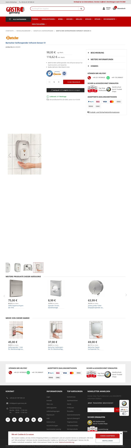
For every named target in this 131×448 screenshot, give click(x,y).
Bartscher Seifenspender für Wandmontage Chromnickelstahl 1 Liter (55, 350)
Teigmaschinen (72, 422)
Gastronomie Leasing (54, 429)
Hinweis (94, 66)
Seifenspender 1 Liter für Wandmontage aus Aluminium (16, 349)
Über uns (50, 404)
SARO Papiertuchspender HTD (16, 306)
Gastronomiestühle (73, 415)
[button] (7, 267)
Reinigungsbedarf (23, 31)
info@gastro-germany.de (18, 403)
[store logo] (16, 10)
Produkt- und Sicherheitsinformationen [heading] (104, 112)
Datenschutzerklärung (66, 442)
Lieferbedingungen (53, 411)
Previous (4, 296)
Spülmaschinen (72, 400)
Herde (69, 404)
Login (48, 397)
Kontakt (49, 400)
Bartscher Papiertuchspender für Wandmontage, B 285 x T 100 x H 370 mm (96, 350)
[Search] (81, 8)
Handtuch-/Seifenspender (43, 31)
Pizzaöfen (70, 411)
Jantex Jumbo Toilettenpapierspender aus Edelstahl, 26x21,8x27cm (95, 308)
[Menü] (127, 401)
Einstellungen (107, 441)
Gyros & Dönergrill (73, 418)
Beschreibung (97, 52)
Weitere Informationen (102, 59)
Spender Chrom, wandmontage (53, 306)
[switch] (124, 413)
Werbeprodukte (72, 429)
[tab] (106, 52)
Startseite (10, 31)
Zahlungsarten (52, 408)
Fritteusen (70, 408)
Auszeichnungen (52, 426)
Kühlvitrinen (71, 397)
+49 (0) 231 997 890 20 (17, 398)
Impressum (50, 415)
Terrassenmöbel (72, 426)
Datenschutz (51, 422)
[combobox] (54, 8)
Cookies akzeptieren (107, 436)
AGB (48, 418)
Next (126, 295)
